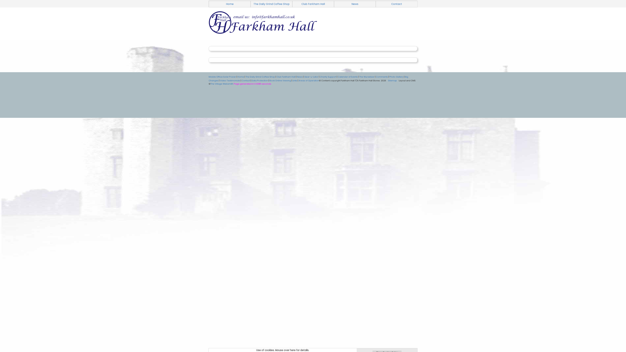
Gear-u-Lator (311, 76)
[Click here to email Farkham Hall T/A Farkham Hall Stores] (313, 26)
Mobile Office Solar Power (222, 76)
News (354, 4)
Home (230, 4)
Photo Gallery (396, 76)
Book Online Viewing (280, 80)
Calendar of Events (348, 76)
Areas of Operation (309, 80)
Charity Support (328, 76)
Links (294, 80)
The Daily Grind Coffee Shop (271, 4)
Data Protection (260, 80)
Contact (396, 4)
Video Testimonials (230, 80)
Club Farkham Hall (313, 4)
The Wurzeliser (366, 76)
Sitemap (392, 80)
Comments (382, 76)
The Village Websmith (221, 83)
